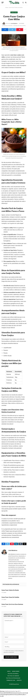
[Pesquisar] (25, 2)
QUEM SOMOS (15, 671)
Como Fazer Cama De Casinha (10, 597)
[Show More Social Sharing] (24, 29)
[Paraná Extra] (14, 2)
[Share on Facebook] (5, 29)
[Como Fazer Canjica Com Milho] (14, 40)
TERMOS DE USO (11, 680)
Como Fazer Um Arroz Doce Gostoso (12, 604)
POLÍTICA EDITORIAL (13, 673)
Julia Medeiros (14, 23)
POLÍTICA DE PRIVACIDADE (13, 678)
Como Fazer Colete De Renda (10, 590)
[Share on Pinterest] (19, 29)
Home (6, 7)
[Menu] (3, 2)
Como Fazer (14, 12)
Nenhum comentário (8, 25)
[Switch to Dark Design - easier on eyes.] (23, 2)
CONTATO (19, 680)
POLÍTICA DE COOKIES (13, 675)
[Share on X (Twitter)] (12, 29)
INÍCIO (8, 671)
